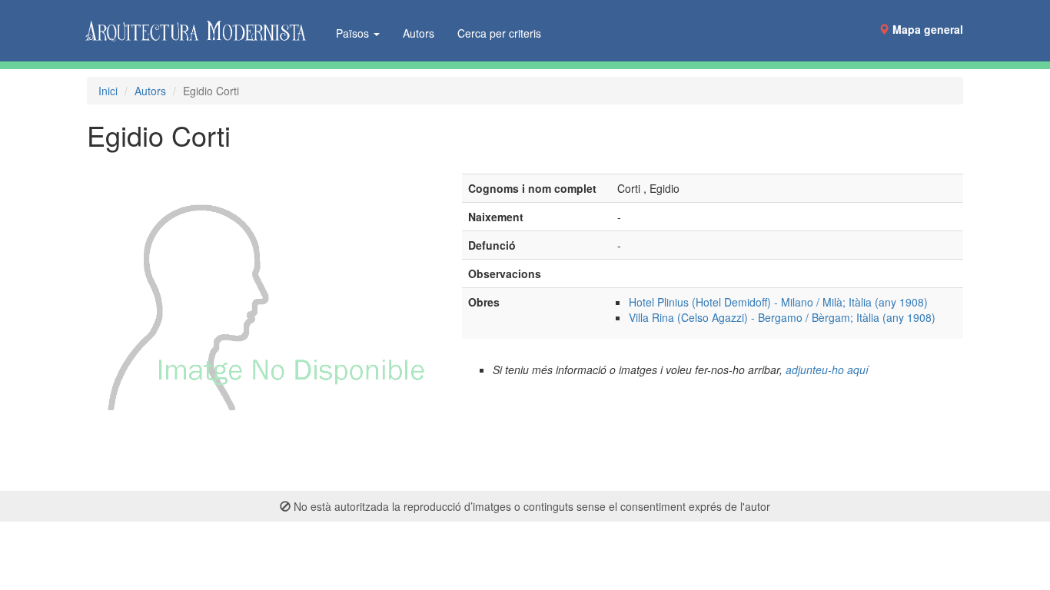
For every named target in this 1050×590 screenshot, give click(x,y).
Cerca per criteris (499, 33)
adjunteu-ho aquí (827, 369)
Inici (108, 90)
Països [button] (354, 33)
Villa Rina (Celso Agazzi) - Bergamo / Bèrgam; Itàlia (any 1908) (782, 317)
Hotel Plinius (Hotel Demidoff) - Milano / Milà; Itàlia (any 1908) (778, 302)
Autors (418, 33)
